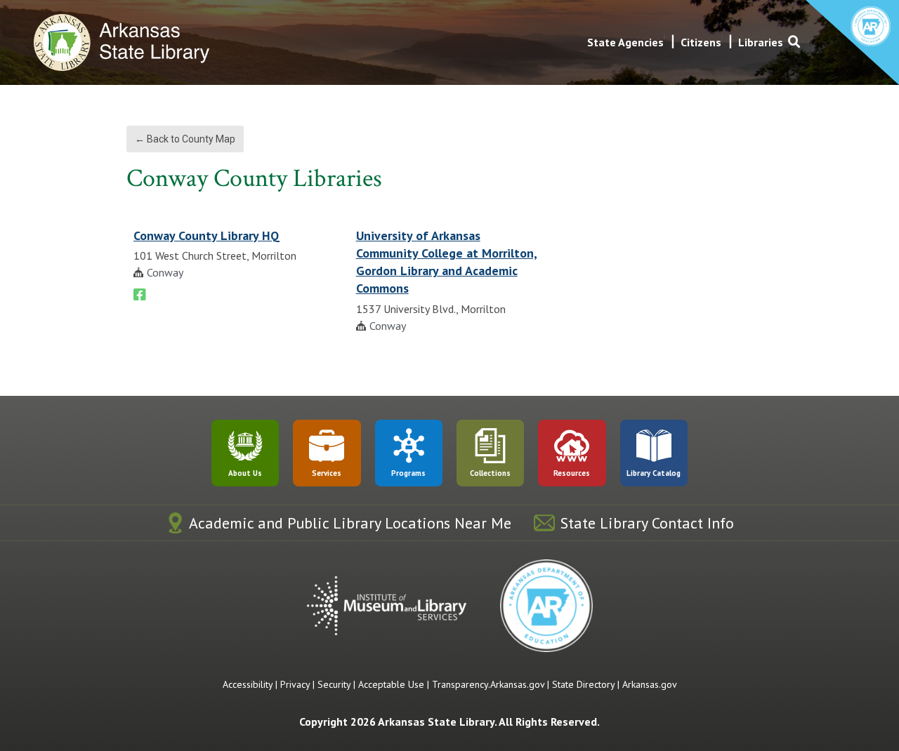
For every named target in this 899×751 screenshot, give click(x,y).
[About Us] (245, 445)
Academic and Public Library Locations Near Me (350, 523)
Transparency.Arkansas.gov (488, 684)
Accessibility (248, 684)
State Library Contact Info (647, 523)
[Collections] (490, 445)
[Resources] (571, 445)
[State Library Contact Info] (544, 522)
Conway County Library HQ (206, 235)
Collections (490, 473)
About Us (245, 473)
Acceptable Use (391, 684)
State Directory (583, 684)
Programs (408, 473)
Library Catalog (653, 473)
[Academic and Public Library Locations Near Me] (175, 522)
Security (333, 684)
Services (326, 473)
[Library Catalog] (653, 445)
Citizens (701, 42)
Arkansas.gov (649, 684)
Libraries (760, 42)
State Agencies (625, 42)
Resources (571, 473)
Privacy (295, 684)
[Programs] (408, 445)
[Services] (326, 445)
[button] (794, 42)
